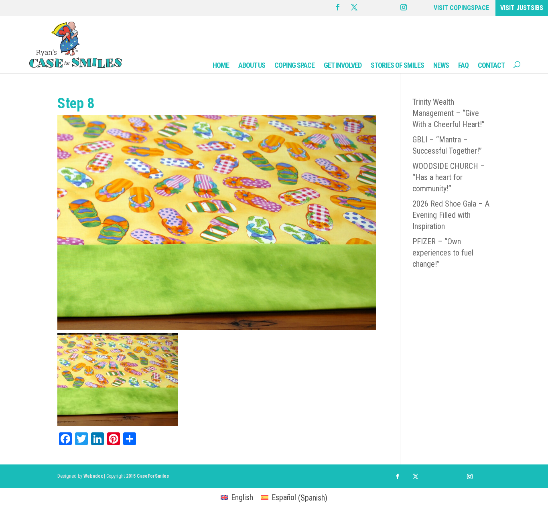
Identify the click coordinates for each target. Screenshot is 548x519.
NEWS (441, 65)
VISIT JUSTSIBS (521, 8)
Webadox (93, 476)
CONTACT (491, 65)
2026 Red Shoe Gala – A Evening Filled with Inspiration (450, 215)
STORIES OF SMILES (397, 65)
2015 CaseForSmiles (147, 476)
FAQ (463, 65)
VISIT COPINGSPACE (461, 8)
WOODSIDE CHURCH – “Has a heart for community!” (448, 177)
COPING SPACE (294, 65)
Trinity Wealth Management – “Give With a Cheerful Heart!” (448, 113)
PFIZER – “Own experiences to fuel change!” (442, 253)
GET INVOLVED (342, 65)
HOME (221, 65)
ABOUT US (251, 65)
